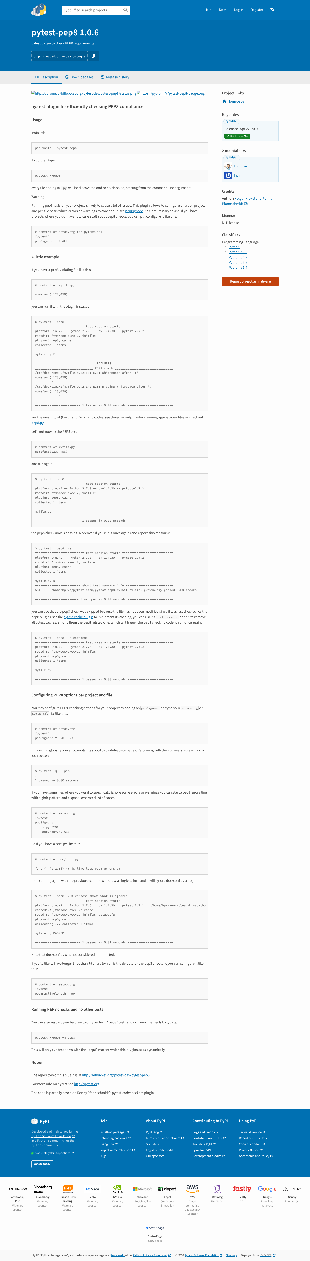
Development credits (206, 1156)
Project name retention (115, 1150)
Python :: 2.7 (238, 257)
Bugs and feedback (205, 1132)
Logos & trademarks (159, 1150)
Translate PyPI (202, 1144)
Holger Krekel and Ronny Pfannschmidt (247, 201)
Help (208, 9)
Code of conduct (250, 1144)
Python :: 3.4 (238, 267)
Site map (231, 1255)
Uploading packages (113, 1138)
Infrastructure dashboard (163, 1138)
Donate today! (42, 1164)
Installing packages (112, 1132)
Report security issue (253, 1138)
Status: (53, 1153)
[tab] (46, 77)
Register (257, 9)
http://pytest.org (86, 1084)
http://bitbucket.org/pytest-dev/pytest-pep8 (116, 1075)
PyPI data (230, 121)
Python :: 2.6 (238, 252)
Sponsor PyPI (201, 1150)
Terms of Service (250, 1132)
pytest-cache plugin (78, 617)
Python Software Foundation (51, 1136)
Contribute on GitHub (207, 1138)
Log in (238, 9)
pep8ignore (134, 211)
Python (234, 247)
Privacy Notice (249, 1150)
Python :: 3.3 (238, 262)
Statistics (152, 1144)
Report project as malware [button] (250, 281)
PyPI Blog (152, 1132)
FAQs (102, 1156)
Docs (222, 9)
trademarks (118, 1255)
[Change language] (273, 10)
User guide (106, 1144)
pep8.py (37, 422)
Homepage (236, 101)
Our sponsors (155, 1156)
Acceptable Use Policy (254, 1156)
